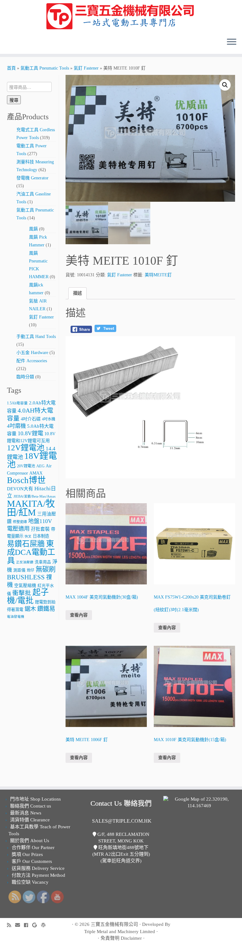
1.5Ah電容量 (17, 403)
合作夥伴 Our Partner (33, 847)
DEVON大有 (20, 488)
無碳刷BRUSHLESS (31, 573)
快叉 (28, 536)
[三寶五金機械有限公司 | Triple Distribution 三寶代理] (121, 16)
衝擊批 (21, 593)
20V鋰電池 (26, 466)
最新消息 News (25, 812)
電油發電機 (15, 616)
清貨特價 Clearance (30, 819)
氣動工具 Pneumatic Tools (44, 68)
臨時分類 (25, 376)
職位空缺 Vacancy (30, 882)
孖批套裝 (40, 529)
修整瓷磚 (20, 522)
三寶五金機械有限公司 (114, 924)
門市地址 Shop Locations (35, 799)
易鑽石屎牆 (26, 544)
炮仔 (30, 570)
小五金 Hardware (32, 352)
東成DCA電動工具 (31, 552)
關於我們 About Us (29, 840)
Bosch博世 (26, 480)
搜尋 (13, 100)
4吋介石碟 (31, 419)
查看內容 (79, 615)
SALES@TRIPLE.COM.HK (122, 821)
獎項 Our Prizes (27, 854)
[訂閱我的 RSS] (11, 925)
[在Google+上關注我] (36, 925)
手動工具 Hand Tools (36, 336)
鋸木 (30, 609)
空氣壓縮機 (25, 585)
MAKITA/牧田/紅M (31, 507)
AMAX (36, 473)
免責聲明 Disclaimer (121, 938)
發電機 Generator (32, 178)
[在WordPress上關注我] (45, 925)
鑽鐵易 (46, 608)
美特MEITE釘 (158, 275)
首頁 (11, 68)
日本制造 (41, 536)
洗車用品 (43, 562)
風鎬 (33, 229)
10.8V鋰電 (30, 433)
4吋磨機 (16, 426)
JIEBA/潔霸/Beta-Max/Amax (35, 496)
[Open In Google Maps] (199, 802)
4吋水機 (48, 419)
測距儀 (19, 570)
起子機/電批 (28, 596)
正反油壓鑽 (24, 562)
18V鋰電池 (32, 460)
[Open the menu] (231, 42)
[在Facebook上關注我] (28, 925)
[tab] (77, 293)
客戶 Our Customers (32, 861)
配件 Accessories (31, 360)
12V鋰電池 (25, 447)
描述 (77, 293)
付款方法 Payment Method (38, 875)
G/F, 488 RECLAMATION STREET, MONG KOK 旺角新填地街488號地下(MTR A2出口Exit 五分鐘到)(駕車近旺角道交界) (121, 847)
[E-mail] (19, 925)
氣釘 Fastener (86, 68)
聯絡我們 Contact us (30, 805)
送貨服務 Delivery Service (38, 868)
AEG (40, 466)
